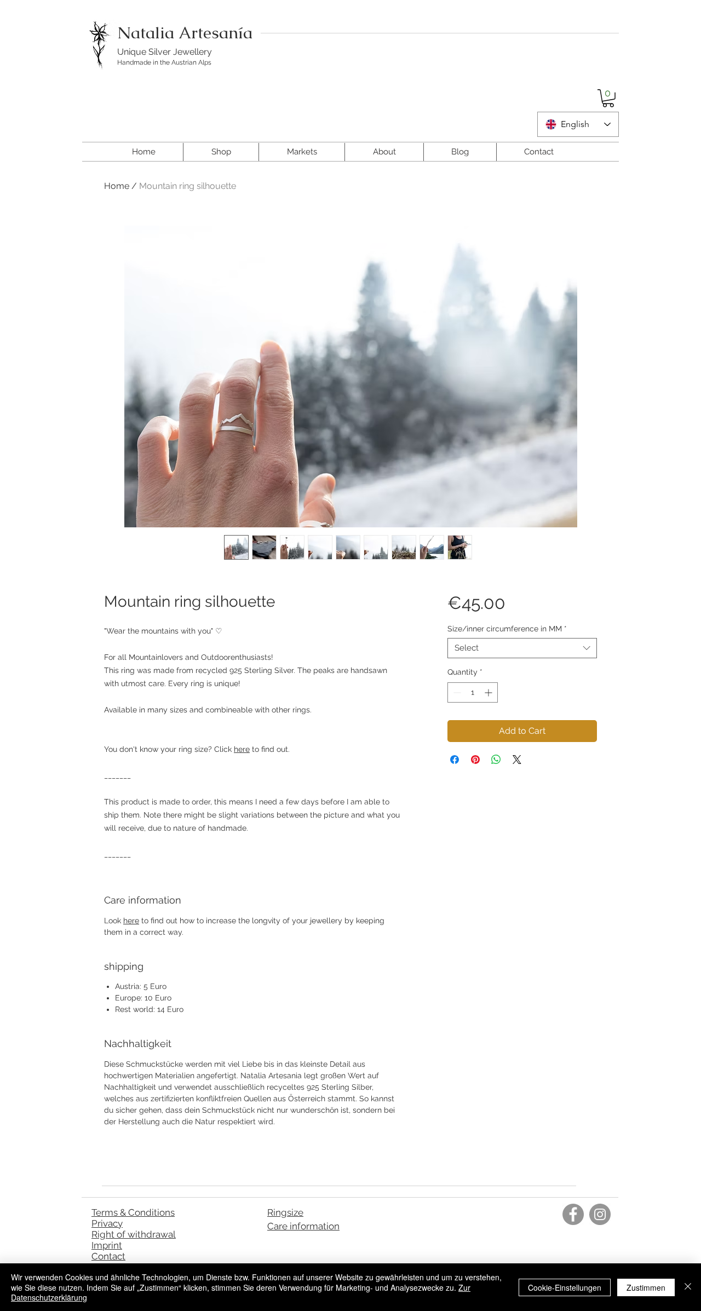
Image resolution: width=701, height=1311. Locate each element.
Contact (108, 1256)
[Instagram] (600, 1214)
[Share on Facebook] (454, 759)
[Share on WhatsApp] (496, 759)
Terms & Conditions (133, 1212)
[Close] (687, 1287)
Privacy (107, 1223)
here (242, 749)
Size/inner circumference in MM (507, 628)
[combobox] (522, 648)
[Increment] (489, 692)
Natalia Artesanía (184, 32)
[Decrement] (456, 692)
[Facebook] (573, 1214)
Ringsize (285, 1212)
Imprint (106, 1245)
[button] (608, 98)
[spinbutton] (472, 692)
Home (116, 186)
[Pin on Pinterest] (475, 759)
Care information (303, 1226)
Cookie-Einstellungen (564, 1287)
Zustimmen (646, 1287)
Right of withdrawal (133, 1234)
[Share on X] (517, 759)
